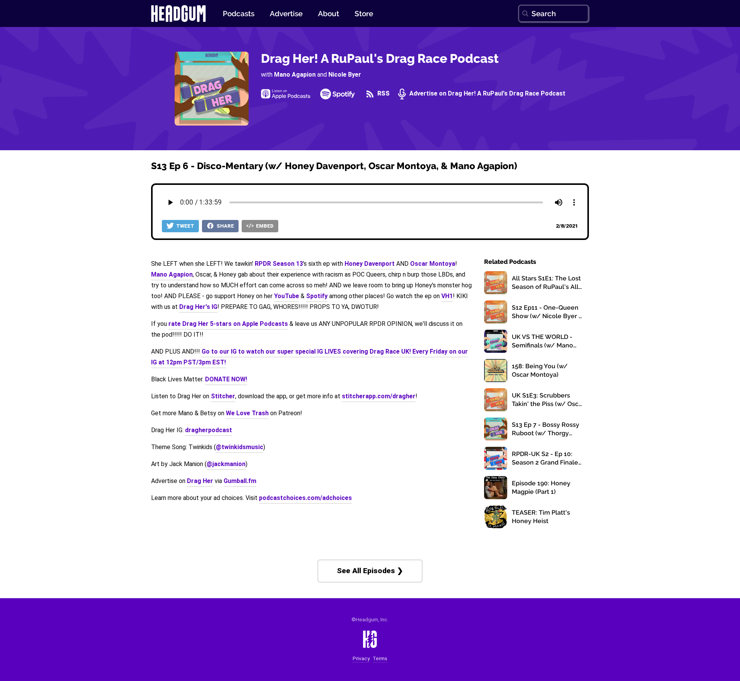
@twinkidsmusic (239, 447)
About (328, 13)
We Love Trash (247, 413)
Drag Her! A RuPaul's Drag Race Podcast (380, 58)
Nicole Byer (344, 74)
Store (364, 13)
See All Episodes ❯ (370, 570)
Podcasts (238, 13)
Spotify (317, 296)
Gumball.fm (240, 481)
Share (224, 226)
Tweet (184, 226)
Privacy (361, 658)
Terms (380, 658)
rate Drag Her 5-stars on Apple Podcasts (228, 323)
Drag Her (200, 481)
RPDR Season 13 (279, 263)
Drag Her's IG (198, 306)
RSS (383, 93)
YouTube (286, 296)
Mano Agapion (295, 74)
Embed (264, 226)
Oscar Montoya (432, 263)
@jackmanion (226, 464)
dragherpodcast (208, 430)
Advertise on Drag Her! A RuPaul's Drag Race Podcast (486, 93)
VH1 (447, 296)
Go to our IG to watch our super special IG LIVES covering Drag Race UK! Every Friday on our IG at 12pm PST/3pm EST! (309, 357)
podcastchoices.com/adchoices (305, 498)
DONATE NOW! (226, 379)
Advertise (286, 13)
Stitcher (223, 396)
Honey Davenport (370, 263)
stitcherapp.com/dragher (378, 396)
